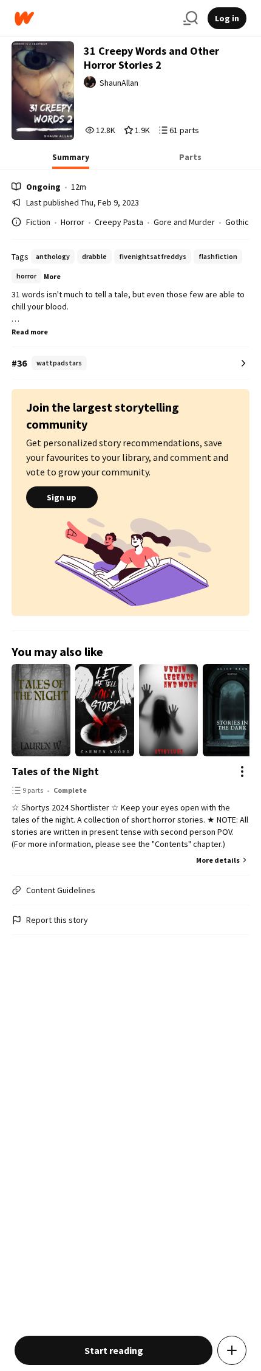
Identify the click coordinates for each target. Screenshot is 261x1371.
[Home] (94, 18)
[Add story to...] (231, 1350)
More (52, 276)
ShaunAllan (119, 82)
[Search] (190, 18)
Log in (227, 18)
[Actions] (242, 771)
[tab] (70, 160)
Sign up (61, 497)
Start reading (113, 1350)
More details (218, 860)
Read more (30, 331)
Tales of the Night (55, 771)
